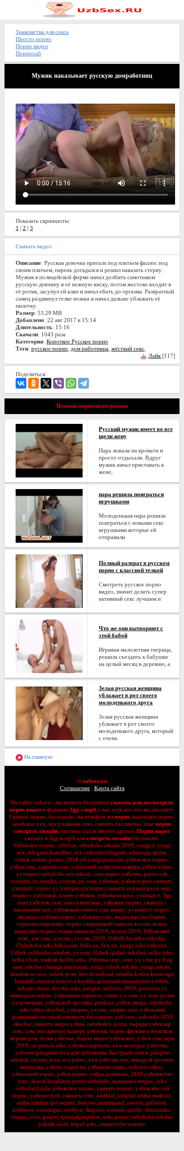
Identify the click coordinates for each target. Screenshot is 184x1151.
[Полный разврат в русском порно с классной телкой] (49, 580)
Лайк (154, 355)
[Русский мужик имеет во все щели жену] (49, 450)
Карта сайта (109, 788)
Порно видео (32, 46)
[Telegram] (83, 383)
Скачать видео (34, 246)
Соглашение (75, 788)
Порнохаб (28, 53)
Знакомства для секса (42, 32)
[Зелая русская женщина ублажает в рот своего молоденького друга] (49, 712)
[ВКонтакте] (21, 383)
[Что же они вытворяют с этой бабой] (49, 645)
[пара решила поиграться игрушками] (49, 515)
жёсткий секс (127, 348)
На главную (38, 756)
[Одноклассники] (33, 383)
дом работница (90, 348)
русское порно (49, 348)
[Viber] (58, 383)
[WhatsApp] (71, 383)
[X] (46, 383)
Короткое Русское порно (77, 341)
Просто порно (33, 39)
